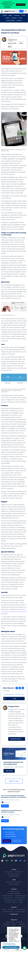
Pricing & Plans (9, 872)
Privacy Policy (18, 882)
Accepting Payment (14, 891)
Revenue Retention (8, 898)
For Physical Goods (21, 909)
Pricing (20, 18)
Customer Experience (20, 895)
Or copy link (6, 690)
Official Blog (19, 922)
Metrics (8, 18)
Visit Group (9, 771)
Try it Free (21, 11)
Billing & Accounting (20, 898)
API (3, 926)
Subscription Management (14, 893)
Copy (13, 698)
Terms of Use (9, 882)
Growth (23, 15)
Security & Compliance (11, 902)
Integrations (20, 900)
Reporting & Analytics (9, 900)
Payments (14, 18)
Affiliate (5, 15)
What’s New (21, 924)
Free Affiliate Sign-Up (13, 876)
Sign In (16, 11)
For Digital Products (8, 911)
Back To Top (14, 781)
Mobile (21, 902)
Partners (13, 926)
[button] (24, 948)
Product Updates (10, 20)
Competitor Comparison (14, 874)
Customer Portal (21, 926)
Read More (5, 806)
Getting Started (10, 922)
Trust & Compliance (14, 884)
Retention (19, 20)
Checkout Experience (7, 895)
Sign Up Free (7, 841)
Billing (10, 15)
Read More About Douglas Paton (15, 739)
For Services (11, 909)
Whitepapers (6, 924)
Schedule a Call (17, 841)
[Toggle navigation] (25, 11)
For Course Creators (20, 911)
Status (7, 926)
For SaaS (4, 909)
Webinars (14, 924)
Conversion (17, 15)
